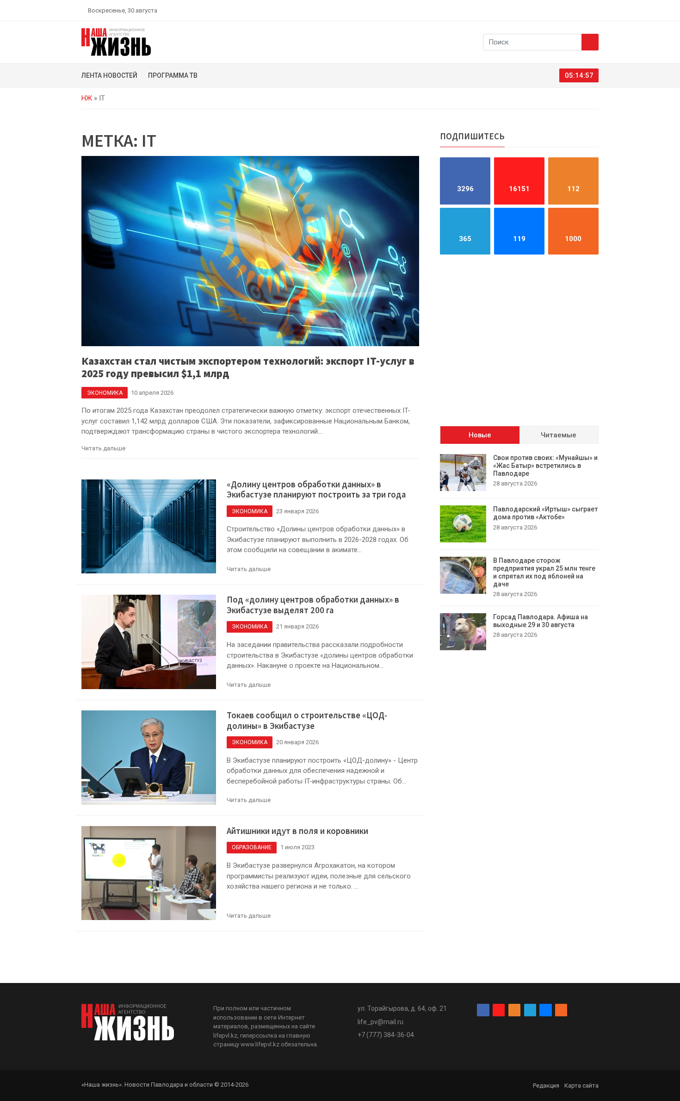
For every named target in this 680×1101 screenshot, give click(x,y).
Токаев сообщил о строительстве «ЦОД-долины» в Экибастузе (307, 720)
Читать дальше (103, 448)
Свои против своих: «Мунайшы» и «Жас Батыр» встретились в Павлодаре (545, 465)
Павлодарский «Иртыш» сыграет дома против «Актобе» (545, 513)
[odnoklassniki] (562, 10)
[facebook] (541, 10)
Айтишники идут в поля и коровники (297, 831)
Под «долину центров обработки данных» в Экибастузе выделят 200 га (313, 605)
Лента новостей (109, 75)
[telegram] (573, 10)
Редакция (546, 1085)
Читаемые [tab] (558, 435)
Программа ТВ (173, 75)
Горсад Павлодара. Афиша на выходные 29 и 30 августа (540, 620)
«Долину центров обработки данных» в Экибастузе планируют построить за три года (316, 489)
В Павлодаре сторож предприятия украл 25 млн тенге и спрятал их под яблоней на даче (544, 572)
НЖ (86, 98)
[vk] (584, 10)
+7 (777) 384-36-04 (386, 1035)
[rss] (595, 10)
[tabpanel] (519, 552)
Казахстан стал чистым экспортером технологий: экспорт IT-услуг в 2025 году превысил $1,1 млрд (247, 367)
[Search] (590, 42)
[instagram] (552, 10)
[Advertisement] (519, 340)
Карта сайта (581, 1085)
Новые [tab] (480, 435)
